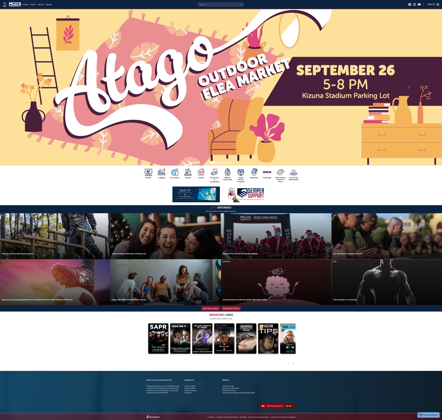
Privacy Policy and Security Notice (258, 417)
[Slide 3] (220, 163)
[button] (409, 4)
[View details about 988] (290, 338)
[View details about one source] (224, 338)
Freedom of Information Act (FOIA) (227, 417)
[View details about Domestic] (202, 338)
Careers (49, 4)
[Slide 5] (226, 163)
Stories (41, 4)
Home (25, 4)
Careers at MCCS (190, 386)
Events (33, 4)
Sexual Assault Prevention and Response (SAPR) (238, 393)
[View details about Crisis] (180, 338)
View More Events (210, 308)
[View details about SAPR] (158, 338)
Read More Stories (231, 308)
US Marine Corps (228, 386)
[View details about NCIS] (268, 338)
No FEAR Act (211, 417)
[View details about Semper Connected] (246, 338)
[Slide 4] (223, 163)
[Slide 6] (228, 163)
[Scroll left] (288, 363)
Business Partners (190, 390)
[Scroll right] (293, 363)
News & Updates (190, 388)
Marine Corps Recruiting (230, 388)
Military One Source (229, 390)
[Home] (15, 4)
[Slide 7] (231, 163)
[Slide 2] (217, 163)
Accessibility (243, 417)
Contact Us (188, 393)
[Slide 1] (213, 163)
